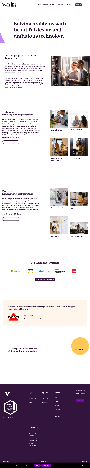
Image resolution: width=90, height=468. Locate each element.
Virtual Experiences (78, 236)
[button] (87, 5)
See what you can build (10, 142)
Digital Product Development (56, 159)
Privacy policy (46, 465)
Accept (37, 465)
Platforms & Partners (45, 403)
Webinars (57, 405)
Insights (60, 4)
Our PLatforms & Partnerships (44, 279)
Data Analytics (56, 236)
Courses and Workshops (58, 410)
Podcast (56, 401)
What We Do (45, 393)
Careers (68, 4)
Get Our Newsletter (57, 415)
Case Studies (45, 398)
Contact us (80, 400)
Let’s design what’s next (10, 219)
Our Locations (32, 398)
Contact (78, 4)
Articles (56, 397)
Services (45, 4)
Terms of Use (84, 461)
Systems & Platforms (78, 130)
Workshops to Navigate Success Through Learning (33, 445)
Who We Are (31, 393)
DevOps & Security (77, 158)
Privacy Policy (6, 461)
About (52, 4)
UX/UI (73, 208)
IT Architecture (56, 130)
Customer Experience (58, 208)
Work (39, 4)
